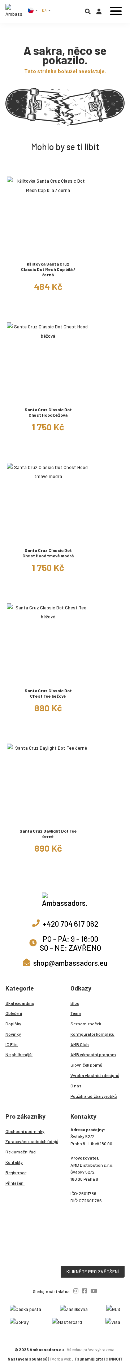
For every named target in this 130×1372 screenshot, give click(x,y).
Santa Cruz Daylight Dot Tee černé (48, 833)
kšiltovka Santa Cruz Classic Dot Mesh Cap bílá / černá (48, 269)
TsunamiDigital (89, 1359)
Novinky (13, 1033)
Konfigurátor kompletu (92, 1033)
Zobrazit (48, 252)
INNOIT (116, 1359)
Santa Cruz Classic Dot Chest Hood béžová (48, 412)
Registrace (15, 1172)
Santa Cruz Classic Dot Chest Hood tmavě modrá (48, 553)
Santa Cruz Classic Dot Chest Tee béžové (48, 693)
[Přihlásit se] (98, 13)
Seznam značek (85, 1023)
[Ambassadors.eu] (14, 11)
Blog (74, 1003)
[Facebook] (84, 1290)
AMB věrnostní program (93, 1054)
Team (75, 1013)
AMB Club (79, 1044)
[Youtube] (94, 1290)
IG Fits (11, 1044)
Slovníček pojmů (86, 1064)
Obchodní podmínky (24, 1131)
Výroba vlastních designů (94, 1075)
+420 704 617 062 (70, 923)
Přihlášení (15, 1182)
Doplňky (13, 1023)
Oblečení (13, 1013)
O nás (76, 1085)
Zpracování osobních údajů (31, 1141)
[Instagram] (75, 1290)
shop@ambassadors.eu (70, 962)
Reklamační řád (20, 1151)
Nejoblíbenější (18, 1054)
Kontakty (14, 1162)
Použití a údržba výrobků (93, 1096)
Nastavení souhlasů (27, 1359)
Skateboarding (19, 1003)
